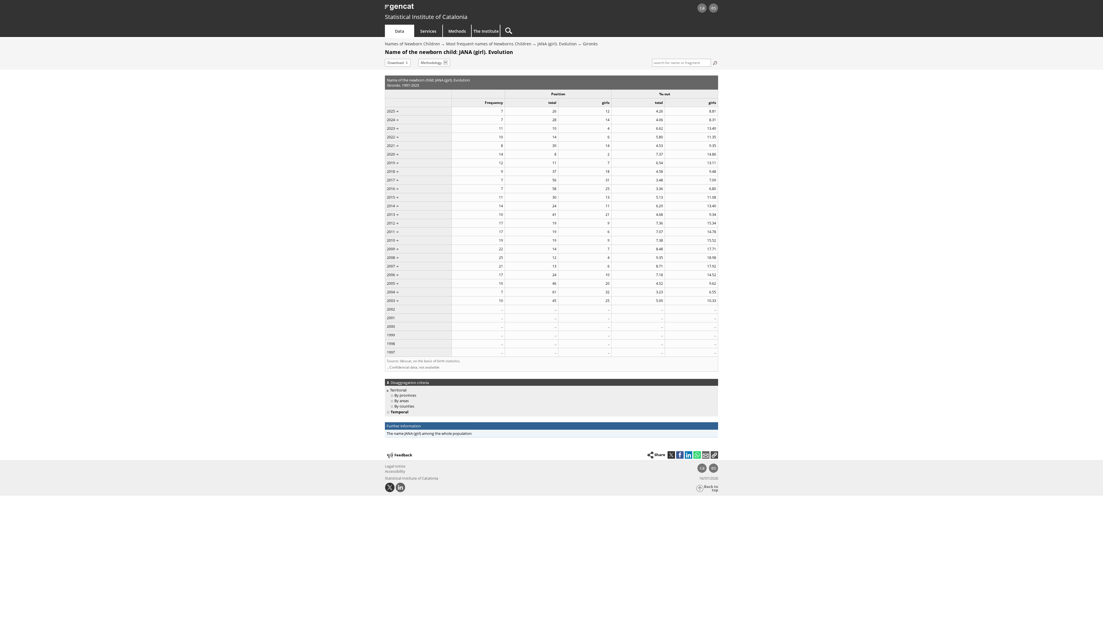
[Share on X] (671, 455)
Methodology (431, 62)
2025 (391, 111)
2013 (391, 214)
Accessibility (395, 471)
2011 (391, 231)
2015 (391, 197)
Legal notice (395, 466)
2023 (391, 128)
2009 (391, 249)
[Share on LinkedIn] (688, 455)
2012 (391, 223)
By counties (404, 406)
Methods (457, 31)
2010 (391, 240)
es (713, 8)
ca (702, 8)
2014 (391, 206)
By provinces (405, 395)
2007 (391, 266)
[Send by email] (705, 455)
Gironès (590, 43)
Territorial (398, 390)
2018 (391, 171)
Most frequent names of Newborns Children (488, 43)
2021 (391, 145)
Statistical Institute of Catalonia (426, 17)
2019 (391, 162)
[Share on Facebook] (680, 455)
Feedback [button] (403, 455)
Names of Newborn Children (412, 43)
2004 (391, 292)
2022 (391, 137)
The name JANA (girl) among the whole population (429, 433)
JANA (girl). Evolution (557, 43)
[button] (714, 455)
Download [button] (395, 62)
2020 (391, 154)
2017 (391, 180)
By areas (401, 400)
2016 (391, 188)
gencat (451, 8)
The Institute (486, 31)
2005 (391, 283)
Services (428, 31)
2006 (391, 274)
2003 (391, 300)
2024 (391, 119)
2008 (391, 257)
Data (399, 31)
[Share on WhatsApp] (697, 455)
